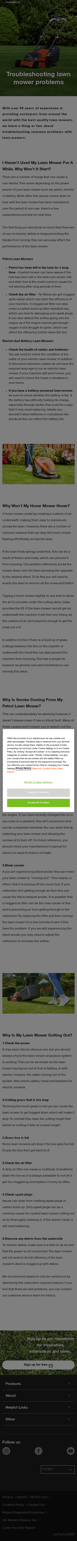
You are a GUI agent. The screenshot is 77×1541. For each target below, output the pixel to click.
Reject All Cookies (38, 792)
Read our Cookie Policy (44, 769)
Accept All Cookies (38, 803)
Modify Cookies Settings (38, 782)
